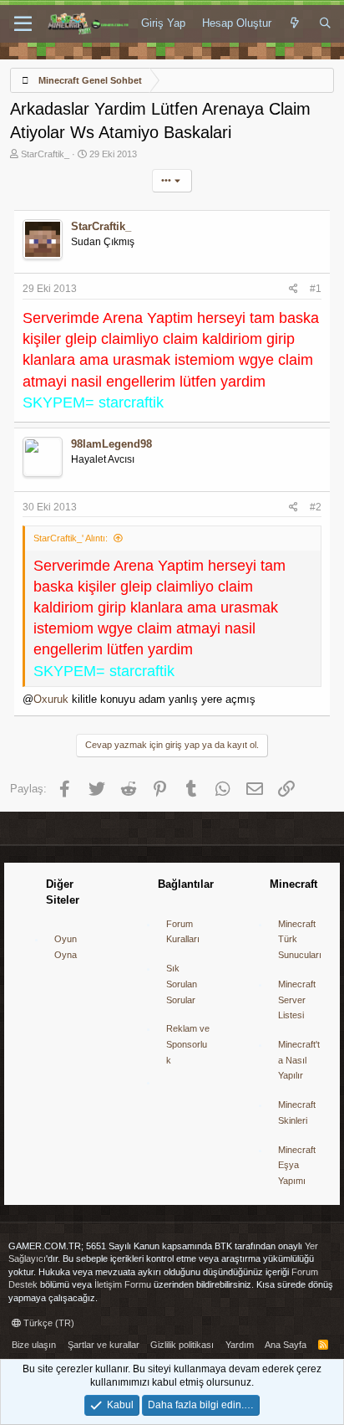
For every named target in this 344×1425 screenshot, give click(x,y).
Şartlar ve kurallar (103, 1345)
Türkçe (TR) (47, 1323)
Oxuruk (50, 699)
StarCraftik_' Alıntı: (70, 538)
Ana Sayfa (285, 1345)
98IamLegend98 (111, 444)
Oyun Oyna (65, 947)
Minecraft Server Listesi (297, 999)
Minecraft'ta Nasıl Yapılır (299, 1059)
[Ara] (325, 23)
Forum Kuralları (183, 932)
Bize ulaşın (34, 1345)
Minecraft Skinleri (297, 1112)
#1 (315, 289)
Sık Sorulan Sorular (181, 983)
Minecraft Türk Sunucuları (299, 939)
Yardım (239, 1345)
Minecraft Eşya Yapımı (297, 1165)
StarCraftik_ (45, 154)
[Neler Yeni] (295, 23)
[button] (23, 24)
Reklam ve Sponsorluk (188, 1043)
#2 (315, 507)
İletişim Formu (122, 1284)
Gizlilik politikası (182, 1345)
